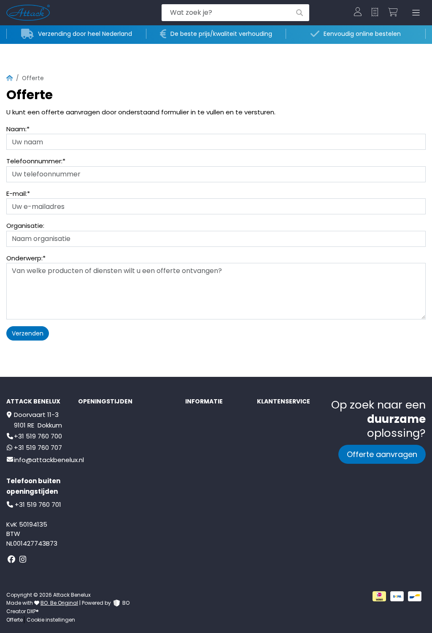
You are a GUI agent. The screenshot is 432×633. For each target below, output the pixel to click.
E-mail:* (18, 193)
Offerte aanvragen (382, 454)
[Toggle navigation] (414, 13)
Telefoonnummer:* (35, 161)
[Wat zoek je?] (299, 12)
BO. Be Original (59, 602)
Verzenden (27, 333)
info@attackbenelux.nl (49, 459)
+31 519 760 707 (38, 447)
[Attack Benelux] (64, 12)
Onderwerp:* (26, 258)
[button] (358, 12)
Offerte (14, 619)
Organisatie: (25, 225)
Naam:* (18, 128)
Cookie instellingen (51, 619)
